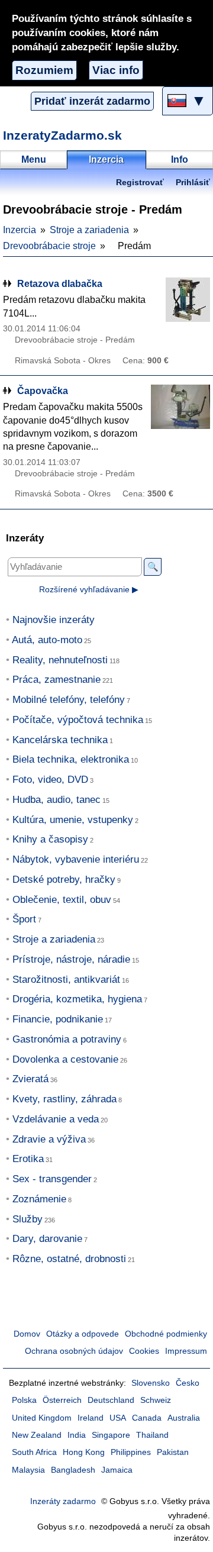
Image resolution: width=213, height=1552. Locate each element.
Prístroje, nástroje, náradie (71, 959)
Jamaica (117, 1470)
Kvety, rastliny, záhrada (64, 1099)
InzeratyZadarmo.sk (62, 135)
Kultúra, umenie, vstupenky (72, 819)
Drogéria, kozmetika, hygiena (77, 999)
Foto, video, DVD (50, 779)
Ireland (91, 1418)
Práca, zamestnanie (56, 679)
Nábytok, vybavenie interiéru (75, 859)
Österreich (62, 1400)
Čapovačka (42, 391)
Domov (27, 1334)
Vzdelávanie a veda (55, 1119)
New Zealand (37, 1435)
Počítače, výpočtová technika (77, 719)
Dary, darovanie (47, 1238)
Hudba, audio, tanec (56, 799)
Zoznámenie (39, 1199)
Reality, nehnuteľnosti (60, 660)
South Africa (34, 1452)
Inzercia (19, 230)
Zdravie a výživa (49, 1139)
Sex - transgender (52, 1179)
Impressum (186, 1351)
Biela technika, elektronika (70, 759)
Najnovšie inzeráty (53, 619)
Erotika (28, 1158)
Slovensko (150, 1383)
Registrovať (140, 182)
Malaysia (28, 1470)
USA (117, 1418)
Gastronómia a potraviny (66, 1039)
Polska (24, 1400)
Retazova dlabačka (59, 284)
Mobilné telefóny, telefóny (68, 699)
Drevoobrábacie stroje (49, 246)
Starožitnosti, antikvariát (66, 979)
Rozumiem (44, 70)
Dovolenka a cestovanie (65, 1059)
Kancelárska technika (60, 740)
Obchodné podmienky (166, 1334)
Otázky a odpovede (82, 1334)
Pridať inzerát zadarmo (92, 101)
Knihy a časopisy (50, 839)
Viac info (116, 70)
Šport (24, 919)
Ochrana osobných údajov (74, 1351)
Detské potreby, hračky (63, 879)
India (76, 1435)
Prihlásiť (193, 182)
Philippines (131, 1452)
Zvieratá (30, 1079)
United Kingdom (42, 1418)
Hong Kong (84, 1452)
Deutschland (111, 1400)
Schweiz (155, 1400)
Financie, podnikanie (57, 1019)
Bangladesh (73, 1470)
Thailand (152, 1435)
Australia (183, 1418)
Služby (27, 1219)
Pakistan (173, 1452)
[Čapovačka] (180, 407)
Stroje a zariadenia (89, 230)
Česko (187, 1383)
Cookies (144, 1351)
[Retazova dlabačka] (180, 300)
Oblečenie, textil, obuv (61, 899)
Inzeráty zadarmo (63, 1501)
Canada (147, 1418)
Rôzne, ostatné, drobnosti (69, 1258)
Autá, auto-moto (47, 640)
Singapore (111, 1435)
